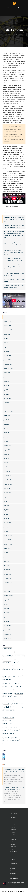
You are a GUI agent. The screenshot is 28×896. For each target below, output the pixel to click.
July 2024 (6, 377)
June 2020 (6, 557)
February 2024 (7, 398)
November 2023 (8, 407)
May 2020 (6, 561)
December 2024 (8, 364)
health (6, 676)
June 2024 (6, 381)
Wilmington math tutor (9, 743)
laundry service (19, 693)
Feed (5, 765)
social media (8, 724)
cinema (7, 655)
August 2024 (7, 372)
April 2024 (6, 390)
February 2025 (7, 355)
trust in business (15, 730)
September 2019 (8, 595)
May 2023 (6, 424)
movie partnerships (17, 703)
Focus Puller (13, 873)
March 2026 (7, 317)
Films (13, 834)
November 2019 (8, 587)
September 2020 (8, 544)
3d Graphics (13, 817)
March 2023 (7, 432)
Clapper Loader (13, 870)
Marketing (13, 839)
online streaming (9, 714)
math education (7, 699)
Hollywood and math (16, 676)
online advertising (18, 707)
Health (13, 837)
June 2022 (6, 454)
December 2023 (8, 402)
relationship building (8, 717)
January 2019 (7, 630)
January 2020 (7, 578)
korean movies (7, 693)
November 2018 (8, 638)
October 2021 (7, 488)
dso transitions (7, 662)
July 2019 (6, 604)
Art (13, 822)
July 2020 (6, 553)
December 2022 (8, 441)
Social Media (13, 844)
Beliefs (13, 824)
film (16, 662)
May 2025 (6, 347)
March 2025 (7, 351)
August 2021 (7, 497)
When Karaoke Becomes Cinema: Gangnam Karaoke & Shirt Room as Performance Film (13, 252)
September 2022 (8, 445)
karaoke (19, 686)
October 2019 (7, 591)
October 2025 (7, 325)
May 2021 (6, 510)
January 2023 (7, 437)
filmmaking (17, 666)
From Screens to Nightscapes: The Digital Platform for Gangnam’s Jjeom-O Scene (14, 244)
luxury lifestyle (7, 696)
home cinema (7, 679)
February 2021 (7, 523)
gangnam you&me (7, 673)
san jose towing (7, 720)
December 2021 (8, 480)
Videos (13, 854)
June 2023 (6, 420)
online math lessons (8, 710)
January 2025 (7, 360)
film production (8, 669)
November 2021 (8, 484)
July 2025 (6, 338)
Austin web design (7, 648)
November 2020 (8, 535)
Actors (13, 820)
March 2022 (7, 467)
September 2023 (8, 411)
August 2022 (7, 450)
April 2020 (6, 565)
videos (16, 737)
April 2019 (6, 617)
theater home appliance (10, 727)
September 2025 (8, 330)
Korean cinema (8, 690)
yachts (19, 743)
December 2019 (8, 583)
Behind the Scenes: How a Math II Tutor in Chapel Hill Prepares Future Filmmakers (13, 267)
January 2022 (7, 475)
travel (5, 730)
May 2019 (6, 613)
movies (7, 707)
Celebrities (13, 829)
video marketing (7, 737)
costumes (18, 659)
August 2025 (7, 334)
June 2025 (6, 342)
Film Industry (13, 868)
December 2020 (8, 531)
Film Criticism (13, 863)
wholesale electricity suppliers (11, 740)
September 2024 (8, 368)
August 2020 (7, 548)
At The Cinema (14, 7)
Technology (13, 846)
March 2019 (7, 621)
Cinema (13, 832)
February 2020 (7, 574)
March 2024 (7, 394)
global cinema (19, 673)
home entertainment (10, 683)
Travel (13, 849)
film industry (7, 666)
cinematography (8, 659)
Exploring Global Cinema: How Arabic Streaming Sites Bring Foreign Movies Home (14, 219)
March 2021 (7, 518)
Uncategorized (13, 851)
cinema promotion (19, 655)
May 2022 (6, 458)
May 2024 (6, 385)
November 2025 (8, 321)
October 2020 (7, 540)
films (19, 669)
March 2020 (7, 570)
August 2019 (7, 600)
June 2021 (6, 505)
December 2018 (8, 634)
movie (6, 703)
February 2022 (7, 471)
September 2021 (8, 493)
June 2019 (6, 608)
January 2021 (7, 527)
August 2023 (7, 415)
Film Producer (13, 866)
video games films (8, 733)
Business (13, 827)
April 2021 (6, 514)
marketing (17, 696)
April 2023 (6, 428)
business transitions (8, 652)
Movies (13, 841)
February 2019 (7, 625)
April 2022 (6, 463)
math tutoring (18, 699)
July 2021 (6, 501)
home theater (9, 686)
